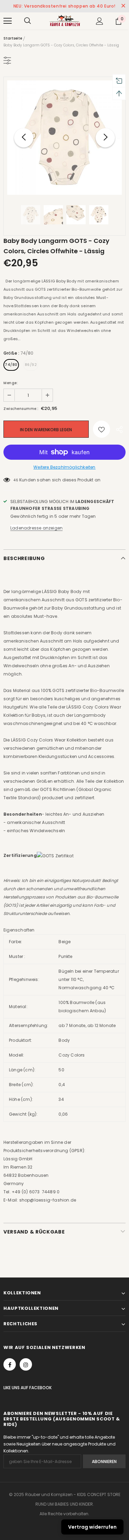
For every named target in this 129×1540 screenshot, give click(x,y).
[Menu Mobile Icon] (7, 21)
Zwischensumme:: (21, 408)
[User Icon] (99, 21)
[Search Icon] (27, 21)
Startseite (12, 38)
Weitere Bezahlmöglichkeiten (64, 467)
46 (15, 480)
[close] (123, 6)
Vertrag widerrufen (92, 1527)
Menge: (10, 383)
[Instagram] (26, 1364)
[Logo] (64, 20)
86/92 (31, 364)
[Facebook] (9, 1364)
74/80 (11, 364)
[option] (64, 137)
